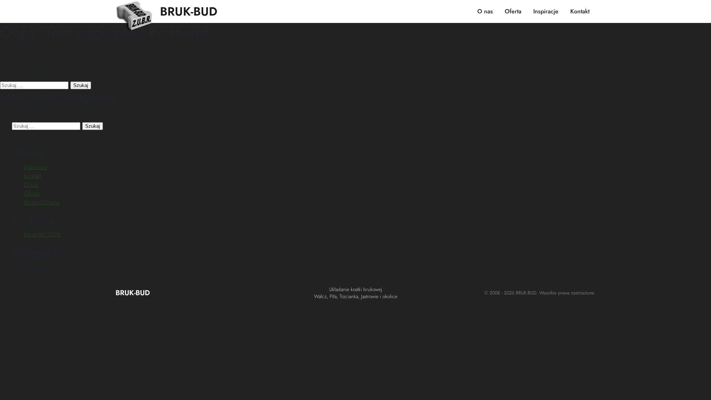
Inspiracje (545, 11)
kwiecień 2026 (42, 234)
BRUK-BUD (188, 11)
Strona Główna (41, 202)
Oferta (513, 11)
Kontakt (580, 11)
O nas (485, 11)
